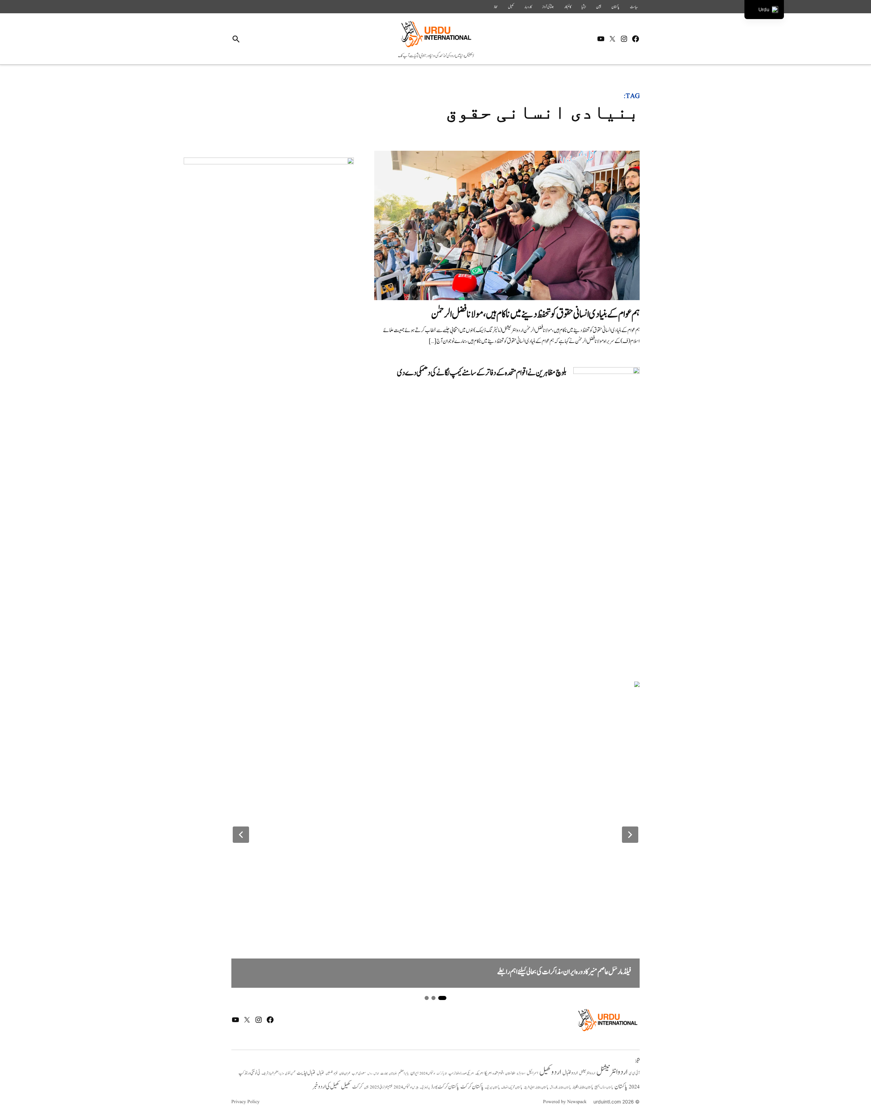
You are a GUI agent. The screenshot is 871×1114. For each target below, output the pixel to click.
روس (369, 1073)
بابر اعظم (403, 1073)
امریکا (487, 1073)
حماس (376, 1073)
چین (598, 6)
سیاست (634, 6)
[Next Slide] (630, 834)
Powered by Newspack (565, 1101)
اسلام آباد (520, 1073)
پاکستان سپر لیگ (492, 1087)
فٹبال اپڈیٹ (306, 1072)
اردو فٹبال (570, 1072)
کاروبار (528, 6)
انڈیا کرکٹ (442, 1073)
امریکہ (479, 1073)
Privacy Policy (245, 1101)
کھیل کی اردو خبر (326, 1086)
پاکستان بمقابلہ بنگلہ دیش (560, 1087)
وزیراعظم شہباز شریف (273, 1073)
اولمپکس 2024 (427, 1073)
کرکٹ (357, 1087)
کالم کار (567, 6)
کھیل (511, 6)
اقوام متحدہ (498, 1073)
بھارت (384, 1073)
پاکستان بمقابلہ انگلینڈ (582, 1087)
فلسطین (329, 1073)
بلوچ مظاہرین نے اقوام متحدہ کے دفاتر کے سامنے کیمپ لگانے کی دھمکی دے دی (481, 372)
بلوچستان (393, 1073)
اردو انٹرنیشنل (611, 1072)
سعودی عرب (359, 1073)
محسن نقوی (290, 1073)
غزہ (336, 1073)
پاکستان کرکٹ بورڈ (445, 1086)
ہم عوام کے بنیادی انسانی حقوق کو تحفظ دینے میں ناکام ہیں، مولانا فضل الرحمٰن (535, 314)
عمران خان (344, 1073)
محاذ (496, 6)
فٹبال (320, 1073)
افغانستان (510, 1073)
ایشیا (583, 6)
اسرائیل (532, 1073)
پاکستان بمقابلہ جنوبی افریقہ (536, 1087)
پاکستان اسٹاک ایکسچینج (603, 1087)
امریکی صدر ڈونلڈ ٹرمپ (461, 1073)
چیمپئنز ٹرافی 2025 (381, 1087)
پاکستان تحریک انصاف (511, 1087)
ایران (414, 1073)
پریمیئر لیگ (425, 1087)
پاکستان (615, 6)
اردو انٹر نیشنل (587, 1073)
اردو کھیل (550, 1072)
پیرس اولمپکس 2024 (406, 1087)
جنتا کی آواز (548, 6)
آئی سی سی (634, 1073)
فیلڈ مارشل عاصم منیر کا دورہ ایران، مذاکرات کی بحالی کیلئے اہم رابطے (564, 972)
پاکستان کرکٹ (471, 1087)
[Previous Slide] (241, 834)
